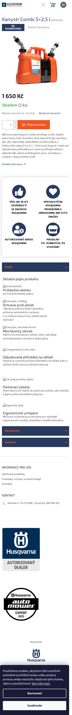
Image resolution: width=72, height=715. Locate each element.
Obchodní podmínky (13, 474)
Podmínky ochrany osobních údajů (21, 479)
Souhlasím (34, 706)
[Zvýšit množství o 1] (15, 122)
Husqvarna (36, 642)
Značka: (38, 27)
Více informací (41, 683)
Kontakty (7, 484)
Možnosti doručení (49, 113)
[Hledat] (43, 5)
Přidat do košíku (36, 124)
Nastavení (34, 693)
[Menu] (63, 5)
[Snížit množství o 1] (15, 127)
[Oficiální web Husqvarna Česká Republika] (36, 655)
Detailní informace (12, 164)
